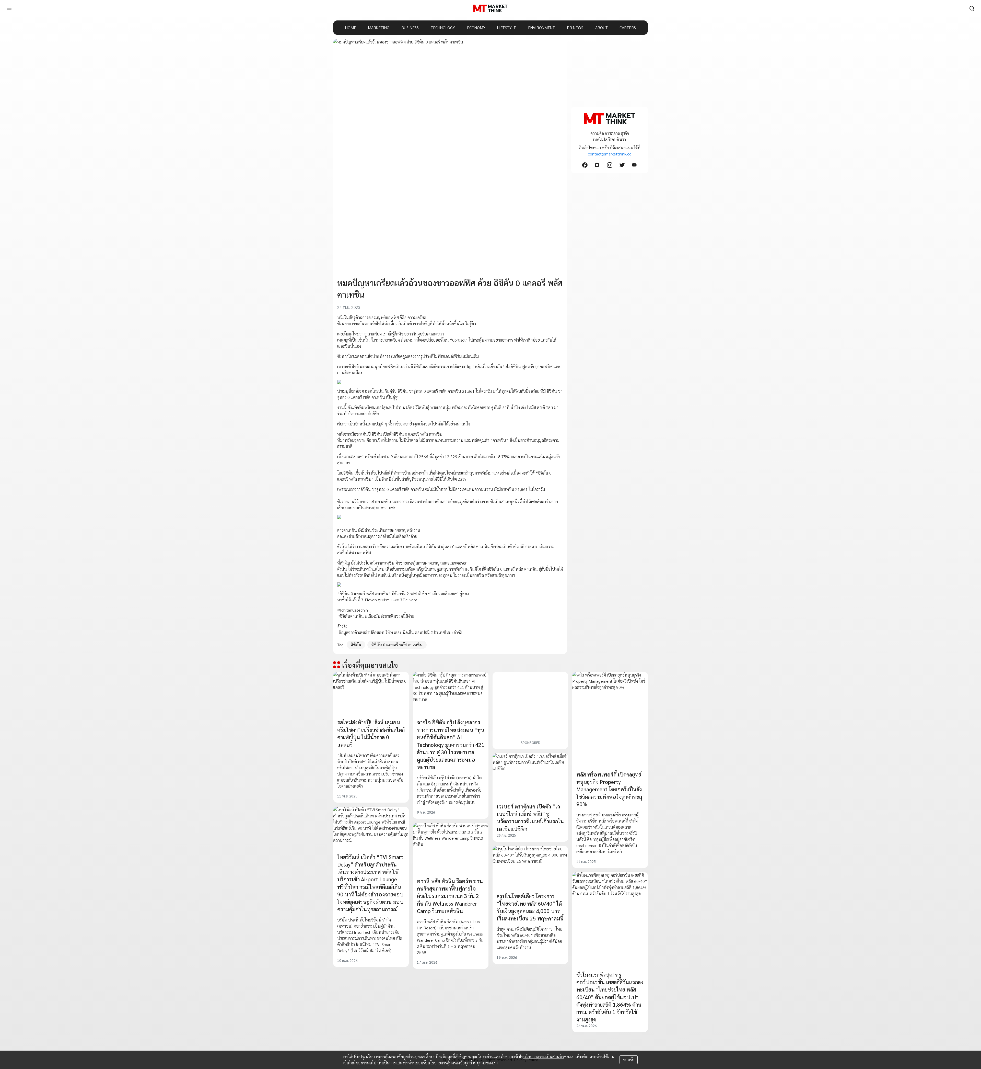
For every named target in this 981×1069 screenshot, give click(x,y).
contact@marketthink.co (610, 153)
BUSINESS (410, 27)
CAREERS (628, 27)
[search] (972, 8)
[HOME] (490, 8)
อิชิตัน (356, 644)
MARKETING (378, 27)
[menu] (9, 8)
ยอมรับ (628, 1059)
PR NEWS (575, 27)
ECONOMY (476, 27)
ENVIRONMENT (541, 27)
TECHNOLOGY (443, 27)
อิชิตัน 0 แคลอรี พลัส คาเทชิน (397, 644)
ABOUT (601, 27)
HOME (350, 27)
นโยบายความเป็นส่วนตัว (543, 1056)
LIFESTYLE (506, 27)
